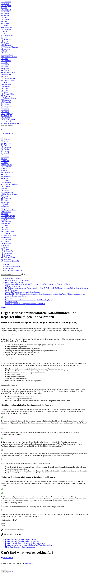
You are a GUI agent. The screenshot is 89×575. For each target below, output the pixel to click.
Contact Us (9, 133)
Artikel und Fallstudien (34, 304)
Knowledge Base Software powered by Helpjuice (44, 569)
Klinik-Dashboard (56, 288)
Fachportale (9, 298)
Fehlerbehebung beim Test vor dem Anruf (51, 294)
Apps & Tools (44, 288)
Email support (8, 558)
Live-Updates (10, 280)
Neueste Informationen (13, 278)
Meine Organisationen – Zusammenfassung (20, 547)
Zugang (23, 304)
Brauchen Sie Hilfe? (12, 294)
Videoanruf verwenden (13, 266)
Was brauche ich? (50, 284)
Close (4, 571)
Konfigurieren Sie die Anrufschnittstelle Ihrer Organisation (25, 543)
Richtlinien (16, 304)
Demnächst (25, 280)
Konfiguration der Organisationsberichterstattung (22, 541)
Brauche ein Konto (63, 284)
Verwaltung (9, 268)
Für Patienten (9, 288)
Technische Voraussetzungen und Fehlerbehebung (22, 292)
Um (43, 304)
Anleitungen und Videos (23, 288)
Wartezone (66, 288)
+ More (3, 307)
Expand (11, 571)
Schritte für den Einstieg (13, 284)
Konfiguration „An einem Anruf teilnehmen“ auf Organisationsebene (28, 545)
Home (7, 265)
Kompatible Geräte (26, 294)
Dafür (35, 294)
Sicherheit (8, 304)
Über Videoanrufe (11, 302)
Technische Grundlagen (18, 296)
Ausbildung (26, 284)
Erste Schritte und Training (14, 282)
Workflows (35, 288)
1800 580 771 (30, 563)
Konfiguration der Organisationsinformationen (21, 539)
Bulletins (18, 280)
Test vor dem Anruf (37, 284)
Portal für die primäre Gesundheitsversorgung (20, 300)
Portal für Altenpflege (44, 300)
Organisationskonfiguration (14, 270)
